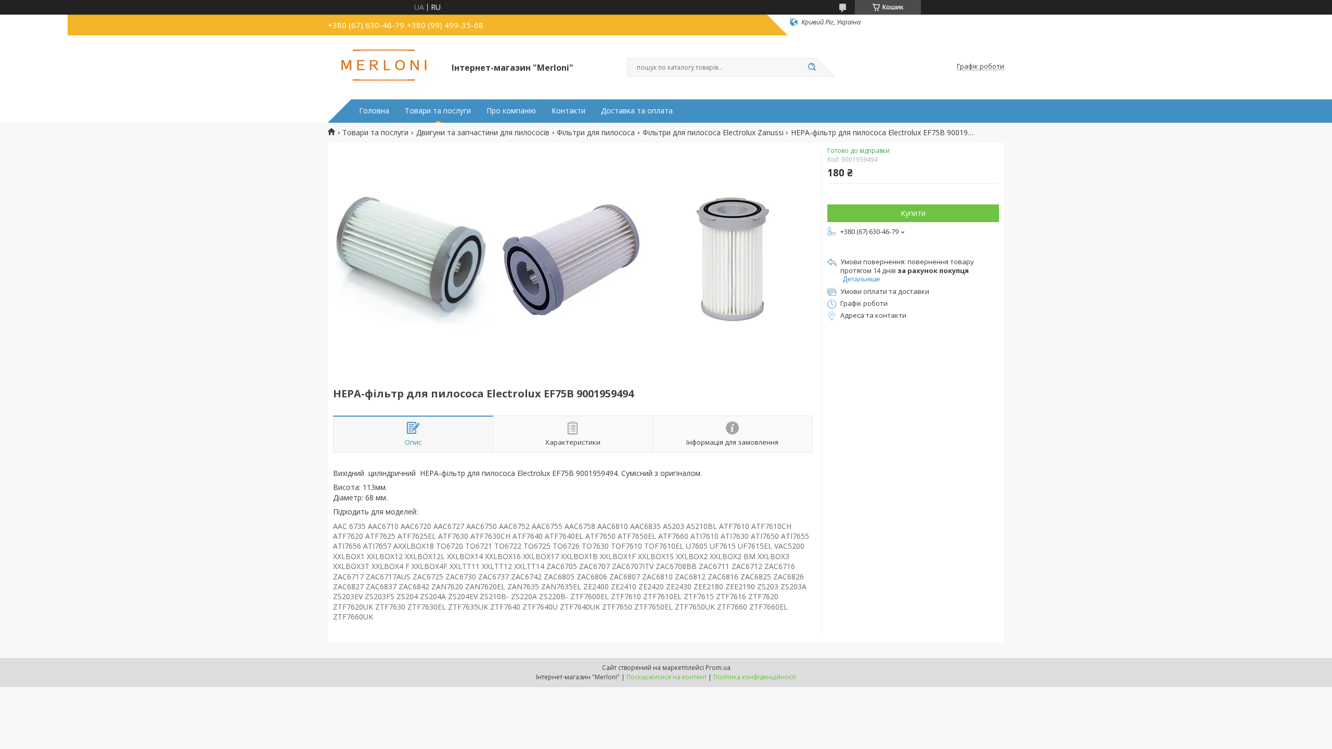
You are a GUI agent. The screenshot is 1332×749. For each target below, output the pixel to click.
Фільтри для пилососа (596, 132)
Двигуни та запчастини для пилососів (482, 132)
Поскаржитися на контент (666, 677)
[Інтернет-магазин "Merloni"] (385, 67)
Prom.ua (718, 667)
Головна (374, 110)
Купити (913, 213)
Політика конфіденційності (754, 677)
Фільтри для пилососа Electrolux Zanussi (713, 132)
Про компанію (511, 110)
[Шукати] (811, 67)
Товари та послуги (438, 110)
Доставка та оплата (637, 110)
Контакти (568, 110)
